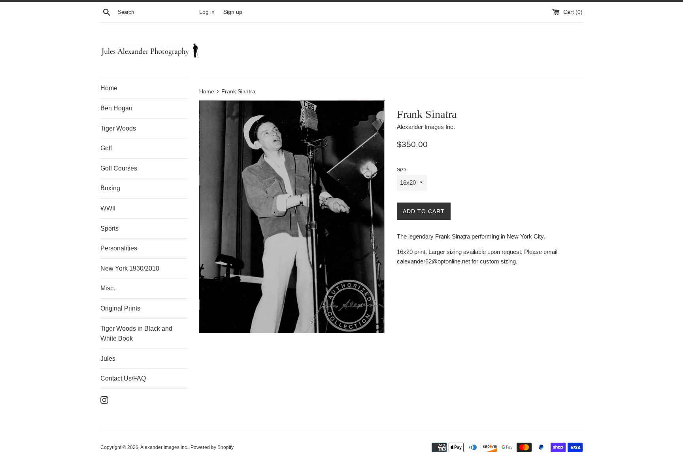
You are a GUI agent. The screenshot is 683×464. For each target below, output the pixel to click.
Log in (207, 12)
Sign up (232, 12)
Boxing (110, 188)
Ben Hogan (116, 108)
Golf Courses (118, 168)
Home (108, 88)
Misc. (107, 288)
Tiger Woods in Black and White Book (136, 333)
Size (401, 169)
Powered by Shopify (212, 447)
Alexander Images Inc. (164, 447)
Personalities (118, 248)
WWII (107, 208)
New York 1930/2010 (129, 268)
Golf (106, 148)
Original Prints (120, 308)
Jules (107, 358)
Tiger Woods (118, 128)
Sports (109, 228)
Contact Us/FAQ (123, 378)
